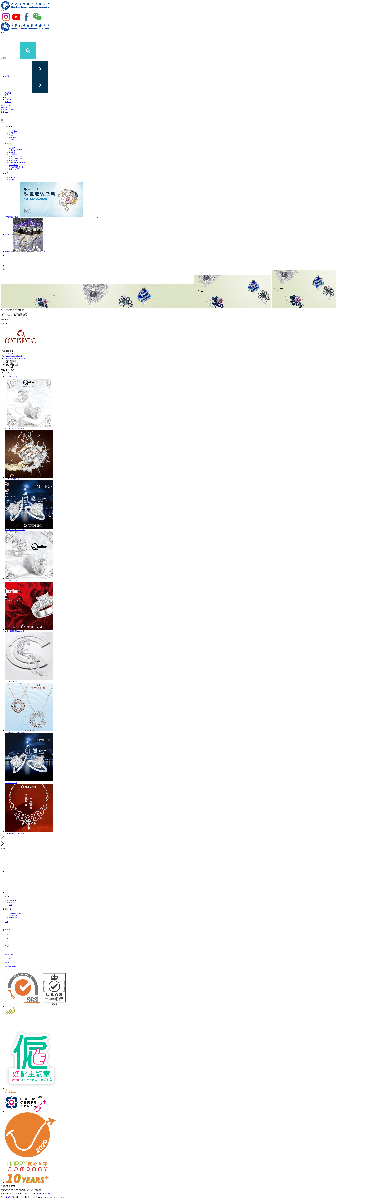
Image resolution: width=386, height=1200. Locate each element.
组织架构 (12, 148)
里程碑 (11, 135)
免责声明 (4, 1197)
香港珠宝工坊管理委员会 (18, 156)
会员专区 (8, 102)
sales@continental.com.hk (14, 356)
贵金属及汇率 (5, 105)
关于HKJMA (13, 900)
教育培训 (8, 97)
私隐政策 (11, 1197)
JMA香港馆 (13, 915)
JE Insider (8, 99)
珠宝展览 (8, 93)
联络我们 (12, 139)
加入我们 (12, 180)
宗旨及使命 (13, 131)
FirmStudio (61, 1197)
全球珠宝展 (13, 917)
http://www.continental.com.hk (16, 358)
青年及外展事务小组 (16, 167)
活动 (6, 95)
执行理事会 (13, 154)
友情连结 (4, 107)
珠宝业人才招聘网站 (8, 110)
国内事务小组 (13, 165)
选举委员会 (13, 152)
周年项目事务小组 (15, 158)
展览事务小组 (13, 160)
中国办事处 (13, 137)
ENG (6, 11)
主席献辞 (12, 133)
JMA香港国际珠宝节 (16, 913)
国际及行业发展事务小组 (18, 163)
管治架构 (12, 903)
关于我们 (8, 76)
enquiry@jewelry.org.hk (44, 1193)
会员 (10, 905)
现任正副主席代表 (15, 150)
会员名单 (12, 177)
